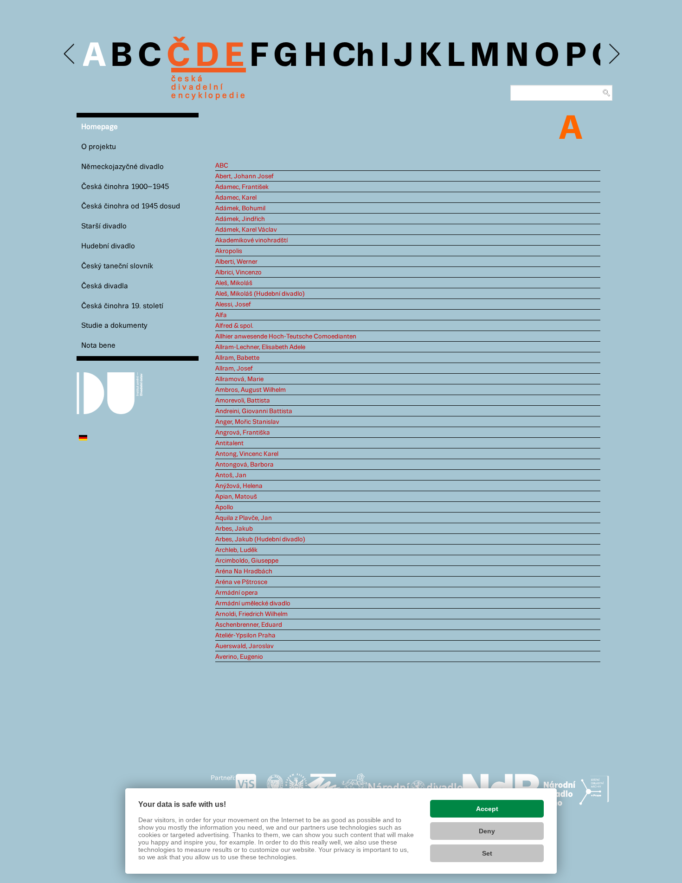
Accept (487, 808)
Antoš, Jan (230, 475)
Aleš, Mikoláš (233, 283)
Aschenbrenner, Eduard (248, 625)
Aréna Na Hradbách (243, 571)
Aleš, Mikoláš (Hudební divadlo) (260, 294)
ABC (221, 165)
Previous (69, 54)
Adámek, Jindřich (240, 219)
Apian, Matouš (236, 496)
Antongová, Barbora (244, 464)
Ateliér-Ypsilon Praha (245, 635)
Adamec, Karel (236, 198)
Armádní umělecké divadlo (252, 603)
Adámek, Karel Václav (246, 230)
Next (613, 54)
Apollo (224, 507)
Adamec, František (242, 187)
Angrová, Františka (242, 432)
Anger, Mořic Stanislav (247, 422)
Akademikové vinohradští (251, 240)
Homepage (99, 127)
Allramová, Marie (239, 379)
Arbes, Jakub (234, 529)
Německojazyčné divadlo (122, 167)
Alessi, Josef (233, 304)
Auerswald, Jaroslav (244, 646)
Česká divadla (104, 286)
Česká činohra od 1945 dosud (130, 206)
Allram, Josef (234, 368)
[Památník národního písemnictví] (354, 788)
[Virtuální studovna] (249, 788)
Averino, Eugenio (239, 657)
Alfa (221, 315)
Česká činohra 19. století (122, 306)
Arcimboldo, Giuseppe (246, 561)
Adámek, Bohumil (240, 208)
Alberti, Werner (236, 262)
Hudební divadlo (108, 246)
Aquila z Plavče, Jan (243, 518)
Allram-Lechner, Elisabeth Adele (260, 347)
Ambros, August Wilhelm (250, 390)
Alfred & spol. (234, 326)
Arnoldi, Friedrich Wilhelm (251, 614)
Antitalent (229, 443)
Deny (487, 831)
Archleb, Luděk (236, 550)
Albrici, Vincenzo (238, 272)
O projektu (98, 147)
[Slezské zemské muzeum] (296, 788)
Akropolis (228, 251)
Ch (353, 56)
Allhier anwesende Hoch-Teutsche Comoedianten (285, 336)
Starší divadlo (104, 226)
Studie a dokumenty (114, 326)
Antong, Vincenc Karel (246, 454)
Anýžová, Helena (239, 486)
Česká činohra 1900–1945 (125, 187)
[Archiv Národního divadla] (415, 786)
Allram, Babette (237, 358)
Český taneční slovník (117, 266)
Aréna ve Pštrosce (241, 582)
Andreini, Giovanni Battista (253, 411)
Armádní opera (236, 593)
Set (487, 853)
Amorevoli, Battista (242, 400)
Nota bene (98, 346)
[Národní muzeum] (274, 788)
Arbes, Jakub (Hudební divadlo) (260, 539)
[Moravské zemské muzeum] (324, 788)
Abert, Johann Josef (244, 176)
